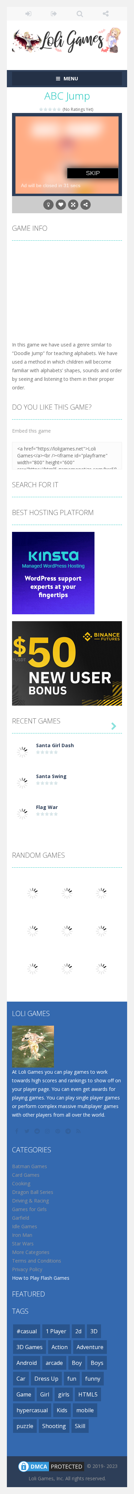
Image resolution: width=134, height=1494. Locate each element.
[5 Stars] (59, 109)
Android (26, 1363)
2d (78, 1331)
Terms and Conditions (36, 1260)
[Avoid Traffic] (67, 930)
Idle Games (24, 1226)
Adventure (90, 1347)
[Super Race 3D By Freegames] (67, 968)
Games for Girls (29, 1209)
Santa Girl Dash (55, 745)
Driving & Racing (30, 1200)
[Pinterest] (58, 1131)
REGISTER (54, 14)
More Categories (30, 1252)
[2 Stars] (46, 109)
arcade (54, 1363)
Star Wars (23, 1243)
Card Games (26, 1175)
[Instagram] (48, 1131)
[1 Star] (41, 109)
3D (94, 1331)
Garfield (20, 1217)
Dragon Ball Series (32, 1192)
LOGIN (28, 14)
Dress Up (46, 1378)
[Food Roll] (32, 968)
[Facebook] (17, 1131)
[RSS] (79, 1131)
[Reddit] (38, 1131)
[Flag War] (22, 813)
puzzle (24, 1426)
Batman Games (29, 1166)
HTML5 (88, 1394)
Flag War (47, 807)
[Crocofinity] (101, 893)
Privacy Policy (27, 1269)
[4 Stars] (55, 109)
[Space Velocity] (101, 968)
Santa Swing (51, 776)
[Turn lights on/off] (48, 204)
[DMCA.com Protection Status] (51, 1466)
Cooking (21, 1183)
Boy (77, 1363)
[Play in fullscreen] (73, 204)
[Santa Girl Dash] (22, 752)
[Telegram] (69, 1131)
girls (63, 1394)
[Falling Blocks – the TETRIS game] (101, 930)
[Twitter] (27, 1131)
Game (23, 1394)
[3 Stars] (50, 109)
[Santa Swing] (22, 782)
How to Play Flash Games (40, 1278)
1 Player (56, 1331)
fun (71, 1378)
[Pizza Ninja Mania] (67, 893)
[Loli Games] (67, 38)
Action (60, 1347)
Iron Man (22, 1235)
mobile (85, 1410)
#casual (26, 1331)
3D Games (29, 1347)
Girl (44, 1394)
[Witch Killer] (32, 930)
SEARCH (80, 14)
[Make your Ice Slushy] (32, 893)
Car (20, 1378)
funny (92, 1378)
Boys (97, 1363)
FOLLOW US (105, 14)
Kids (62, 1410)
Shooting (54, 1426)
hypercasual (32, 1410)
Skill (80, 1426)
